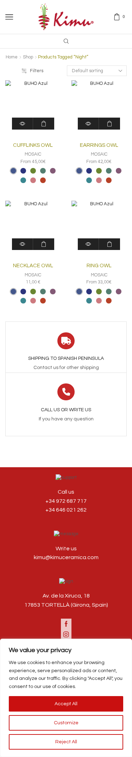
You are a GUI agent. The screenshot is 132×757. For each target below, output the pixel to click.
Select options (43, 123)
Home (12, 57)
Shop (28, 57)
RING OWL (99, 265)
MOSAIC (33, 154)
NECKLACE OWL (33, 265)
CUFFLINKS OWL (33, 145)
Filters (36, 70)
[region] (66, 698)
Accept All (66, 703)
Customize (66, 722)
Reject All (66, 741)
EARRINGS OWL (99, 145)
